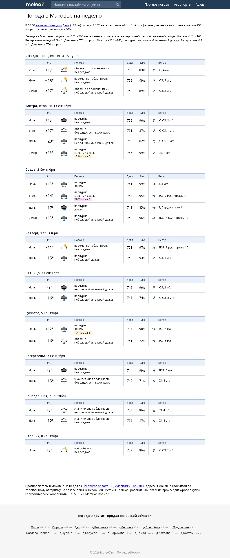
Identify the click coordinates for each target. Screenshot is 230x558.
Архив (200, 4)
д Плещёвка (151, 527)
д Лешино (126, 527)
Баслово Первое (37, 533)
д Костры (187, 533)
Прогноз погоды (157, 4)
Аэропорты (182, 4)
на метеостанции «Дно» (52, 25)
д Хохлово (163, 533)
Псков (35, 527)
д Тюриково (116, 533)
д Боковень (100, 527)
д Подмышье (179, 527)
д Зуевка (66, 533)
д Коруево (90, 533)
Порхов (57, 527)
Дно (77, 527)
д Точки (140, 533)
